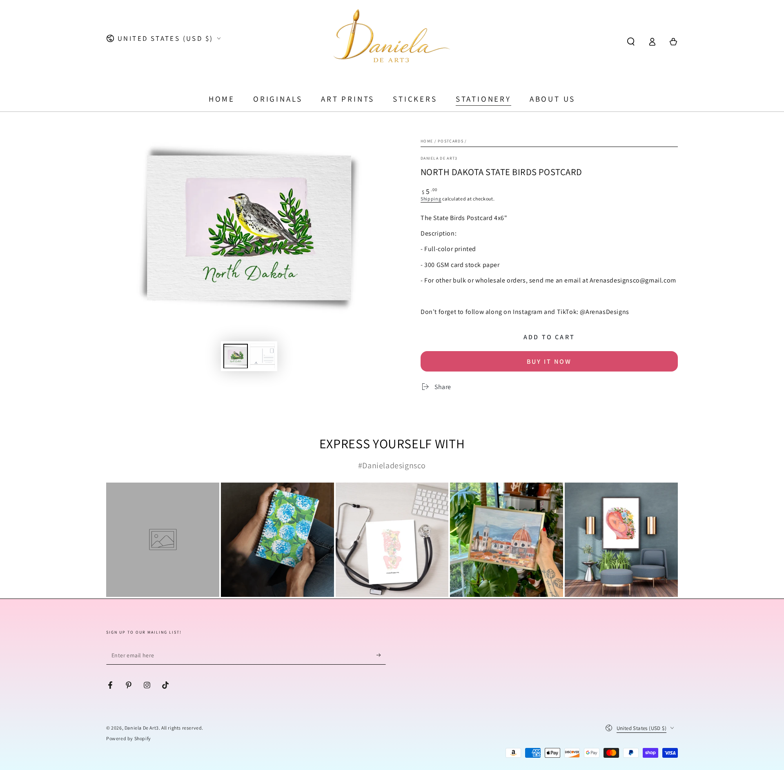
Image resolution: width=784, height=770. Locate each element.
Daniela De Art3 (142, 728)
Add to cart (549, 337)
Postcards (450, 141)
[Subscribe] (381, 655)
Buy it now (549, 361)
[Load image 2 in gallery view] (262, 355)
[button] (630, 42)
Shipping (431, 199)
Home (427, 141)
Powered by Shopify (128, 738)
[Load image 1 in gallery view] (235, 355)
